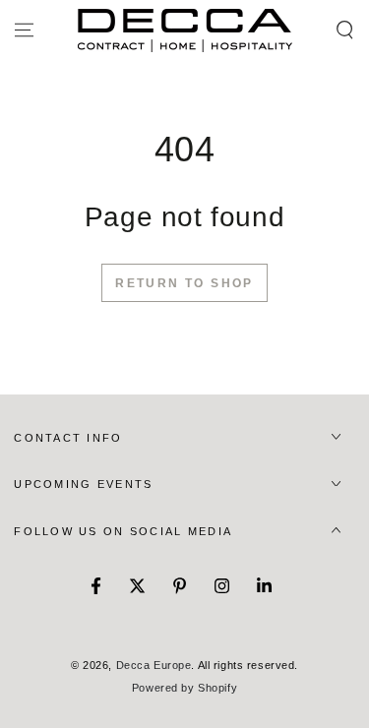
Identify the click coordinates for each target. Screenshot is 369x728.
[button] (345, 30)
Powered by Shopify (184, 688)
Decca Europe (154, 665)
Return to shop (184, 283)
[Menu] (24, 30)
